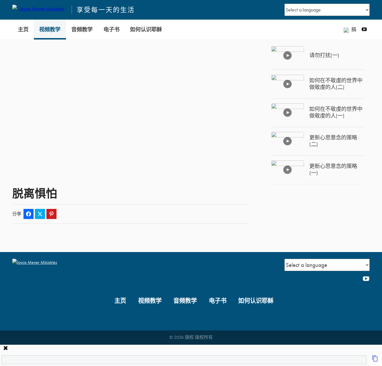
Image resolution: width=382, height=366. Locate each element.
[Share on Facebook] (28, 214)
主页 (23, 29)
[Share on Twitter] (40, 214)
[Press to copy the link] (375, 360)
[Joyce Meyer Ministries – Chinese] (39, 10)
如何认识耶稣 (146, 29)
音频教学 (82, 29)
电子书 (111, 29)
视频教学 (49, 29)
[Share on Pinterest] (51, 214)
